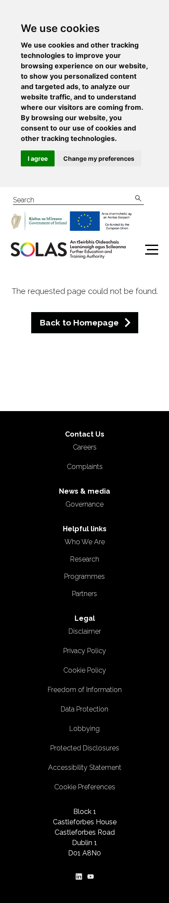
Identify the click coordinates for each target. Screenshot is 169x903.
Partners (84, 594)
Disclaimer (84, 631)
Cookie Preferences (84, 787)
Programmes (84, 576)
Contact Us (84, 434)
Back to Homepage (79, 322)
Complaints (85, 467)
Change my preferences (98, 158)
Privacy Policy (84, 651)
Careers (85, 447)
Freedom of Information (85, 690)
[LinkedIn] (79, 876)
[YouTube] (91, 876)
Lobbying (84, 728)
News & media (84, 491)
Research (84, 559)
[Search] (138, 199)
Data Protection (84, 709)
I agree (38, 158)
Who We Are (85, 542)
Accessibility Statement (84, 767)
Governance (84, 504)
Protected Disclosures (84, 748)
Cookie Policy (84, 670)
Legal (85, 618)
